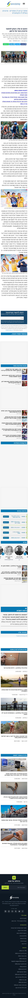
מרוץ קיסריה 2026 (22, 956)
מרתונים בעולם (23, 966)
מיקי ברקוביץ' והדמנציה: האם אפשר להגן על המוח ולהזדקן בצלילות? (11, 382)
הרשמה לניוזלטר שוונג (21, 933)
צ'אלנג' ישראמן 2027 (21, 972)
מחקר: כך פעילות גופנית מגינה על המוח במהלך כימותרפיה (14, 690)
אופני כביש (22, 10)
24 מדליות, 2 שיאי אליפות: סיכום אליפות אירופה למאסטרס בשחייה (11, 376)
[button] (23, 44)
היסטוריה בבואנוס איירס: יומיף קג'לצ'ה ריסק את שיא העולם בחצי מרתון (12, 436)
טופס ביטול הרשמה (22, 930)
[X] (15, 911)
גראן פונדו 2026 (22, 959)
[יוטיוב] (12, 911)
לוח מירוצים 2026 (22, 969)
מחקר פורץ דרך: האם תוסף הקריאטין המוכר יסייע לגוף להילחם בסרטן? (12, 578)
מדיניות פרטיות (23, 936)
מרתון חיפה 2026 (22, 982)
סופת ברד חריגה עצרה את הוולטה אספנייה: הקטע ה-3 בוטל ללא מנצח (12, 417)
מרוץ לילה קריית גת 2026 (20, 953)
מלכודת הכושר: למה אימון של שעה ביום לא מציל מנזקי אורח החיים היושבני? (15, 797)
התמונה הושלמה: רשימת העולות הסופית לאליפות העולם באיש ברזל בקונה (11, 423)
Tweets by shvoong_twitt (21, 636)
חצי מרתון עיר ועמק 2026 (20, 964)
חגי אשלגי (6, 557)
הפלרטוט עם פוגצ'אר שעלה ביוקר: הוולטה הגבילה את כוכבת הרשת (11, 411)
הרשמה (5, 887)
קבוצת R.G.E (23, 941)
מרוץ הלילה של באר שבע (20, 977)
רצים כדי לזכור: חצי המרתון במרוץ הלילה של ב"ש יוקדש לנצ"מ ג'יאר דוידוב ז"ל (11, 429)
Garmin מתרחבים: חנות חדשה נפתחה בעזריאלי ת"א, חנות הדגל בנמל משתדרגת (16, 774)
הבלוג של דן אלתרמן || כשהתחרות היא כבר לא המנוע (14, 713)
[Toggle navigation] (24, 4)
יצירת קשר (24, 944)
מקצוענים (16, 13)
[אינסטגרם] (5, 911)
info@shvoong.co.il (9, 330)
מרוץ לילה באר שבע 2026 (20, 974)
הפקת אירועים (23, 918)
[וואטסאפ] (8, 911)
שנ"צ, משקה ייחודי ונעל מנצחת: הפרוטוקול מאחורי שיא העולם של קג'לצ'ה (11, 369)
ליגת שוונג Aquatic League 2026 (18, 961)
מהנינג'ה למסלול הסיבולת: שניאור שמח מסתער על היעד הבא (14, 820)
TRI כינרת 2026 (22, 951)
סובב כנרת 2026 (22, 980)
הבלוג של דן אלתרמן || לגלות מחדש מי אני (15, 668)
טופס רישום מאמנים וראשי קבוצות (18, 928)
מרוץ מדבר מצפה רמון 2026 (20, 985)
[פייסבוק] (22, 911)
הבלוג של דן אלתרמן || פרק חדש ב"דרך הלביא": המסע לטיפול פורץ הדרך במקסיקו (11, 572)
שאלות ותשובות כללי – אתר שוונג (19, 921)
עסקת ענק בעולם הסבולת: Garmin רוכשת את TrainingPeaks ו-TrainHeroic (14, 844)
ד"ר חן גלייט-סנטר (16, 557)
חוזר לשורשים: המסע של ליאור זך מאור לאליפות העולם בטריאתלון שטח (14, 736)
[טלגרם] (19, 911)
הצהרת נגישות (23, 938)
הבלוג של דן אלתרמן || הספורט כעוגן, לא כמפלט (11, 566)
